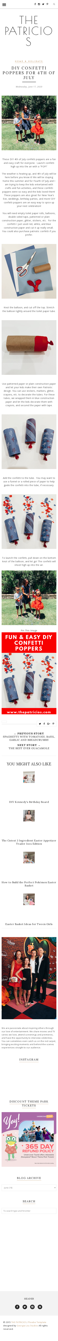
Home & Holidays (29, 61)
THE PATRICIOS (29, 31)
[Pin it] (53, 724)
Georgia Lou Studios (27, 1325)
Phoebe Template (37, 1322)
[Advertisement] (29, 1249)
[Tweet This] (40, 724)
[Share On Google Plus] (48, 724)
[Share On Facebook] (44, 724)
